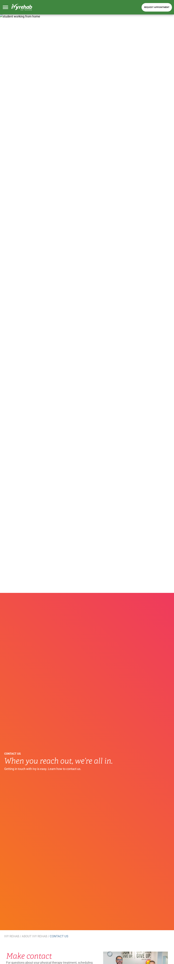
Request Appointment (156, 7)
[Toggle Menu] (5, 7)
